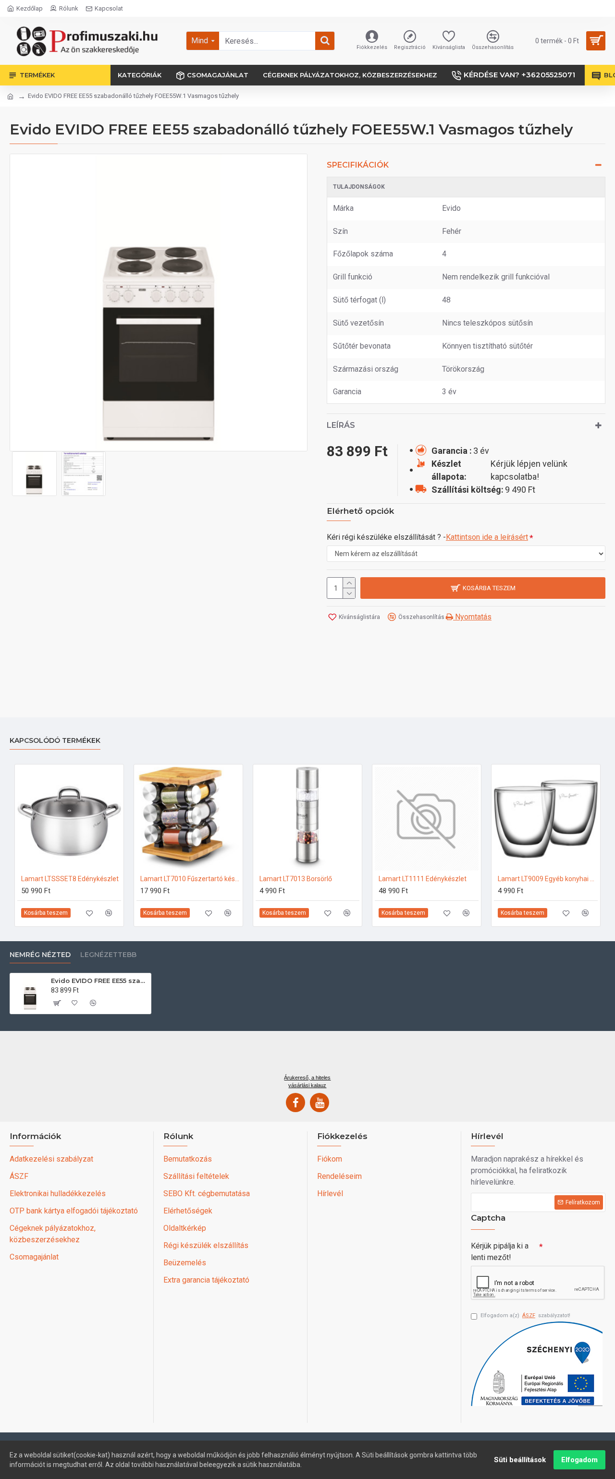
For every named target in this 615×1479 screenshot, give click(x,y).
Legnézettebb (108, 955)
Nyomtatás (472, 616)
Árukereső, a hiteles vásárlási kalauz (307, 1081)
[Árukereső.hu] (307, 1056)
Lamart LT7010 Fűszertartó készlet (190, 879)
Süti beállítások (520, 1459)
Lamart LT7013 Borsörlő (295, 879)
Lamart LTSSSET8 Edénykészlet (70, 879)
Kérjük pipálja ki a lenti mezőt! (500, 1251)
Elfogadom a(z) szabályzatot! (525, 1315)
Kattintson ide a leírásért (487, 537)
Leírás (341, 425)
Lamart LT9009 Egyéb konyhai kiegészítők (548, 879)
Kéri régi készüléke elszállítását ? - (427, 537)
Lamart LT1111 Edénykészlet (423, 879)
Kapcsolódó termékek (55, 741)
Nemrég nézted (40, 955)
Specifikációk (358, 165)
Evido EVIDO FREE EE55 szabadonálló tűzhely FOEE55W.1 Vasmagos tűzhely (99, 980)
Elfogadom (579, 1459)
